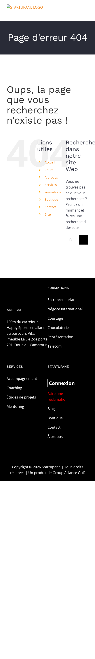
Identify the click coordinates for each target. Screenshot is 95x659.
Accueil (50, 162)
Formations (53, 192)
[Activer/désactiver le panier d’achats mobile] (78, 14)
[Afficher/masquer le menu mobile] (86, 14)
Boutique (51, 199)
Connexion (58, 383)
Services (51, 185)
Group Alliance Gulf (69, 472)
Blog (48, 214)
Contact (50, 207)
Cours (49, 170)
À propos (51, 177)
